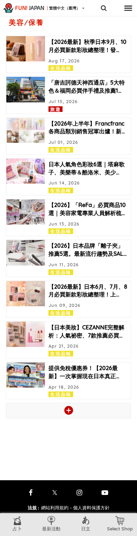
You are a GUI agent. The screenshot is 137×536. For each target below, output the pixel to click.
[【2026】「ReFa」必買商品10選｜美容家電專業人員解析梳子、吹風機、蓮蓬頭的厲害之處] (25, 212)
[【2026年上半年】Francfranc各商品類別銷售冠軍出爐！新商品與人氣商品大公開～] (25, 130)
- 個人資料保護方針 (90, 507)
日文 (85, 528)
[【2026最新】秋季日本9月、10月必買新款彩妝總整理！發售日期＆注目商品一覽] (25, 48)
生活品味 (60, 68)
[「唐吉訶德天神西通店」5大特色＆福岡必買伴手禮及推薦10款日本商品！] (25, 89)
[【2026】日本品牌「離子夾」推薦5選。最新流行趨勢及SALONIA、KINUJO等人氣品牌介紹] (25, 252)
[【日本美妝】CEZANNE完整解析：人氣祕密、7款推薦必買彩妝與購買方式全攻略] (25, 334)
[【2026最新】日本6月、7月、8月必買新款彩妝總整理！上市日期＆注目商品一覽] (25, 293)
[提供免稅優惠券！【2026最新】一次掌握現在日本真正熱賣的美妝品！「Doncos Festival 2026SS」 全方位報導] (25, 375)
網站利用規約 (54, 507)
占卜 (17, 528)
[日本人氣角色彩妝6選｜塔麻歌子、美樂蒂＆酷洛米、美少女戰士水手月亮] (25, 171)
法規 (33, 507)
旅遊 (55, 109)
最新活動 (51, 528)
